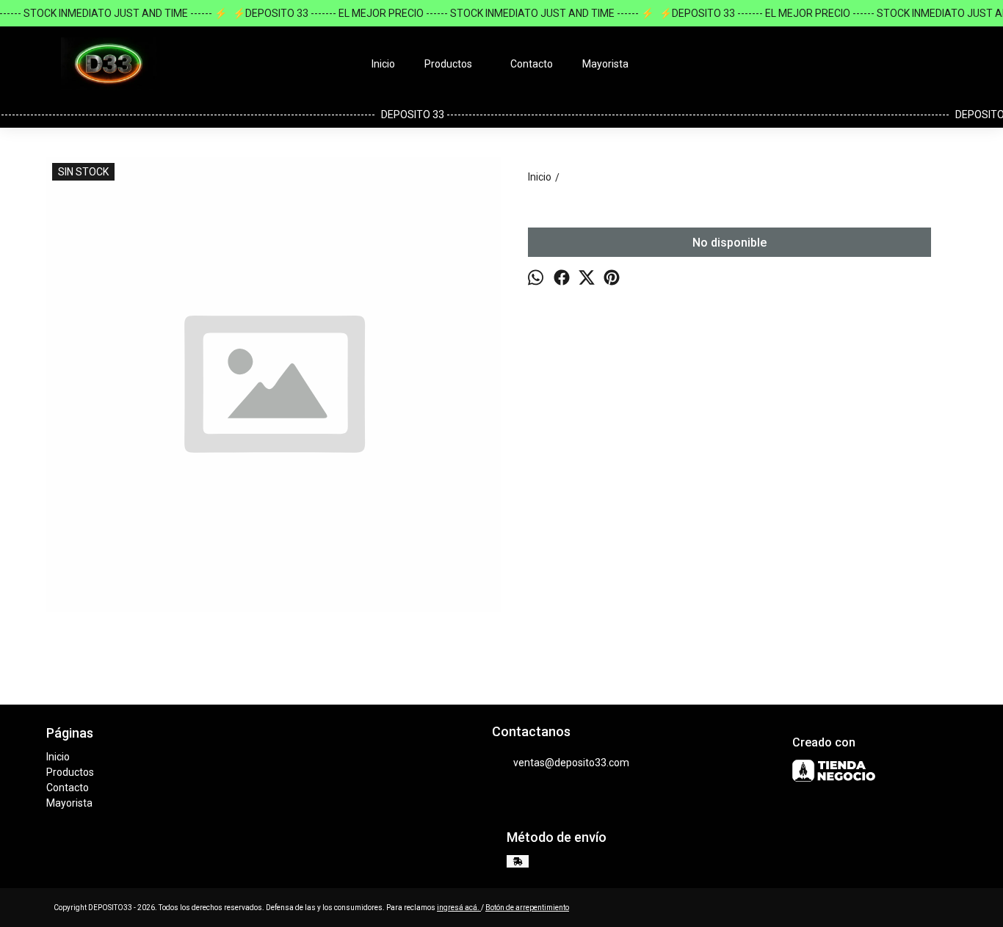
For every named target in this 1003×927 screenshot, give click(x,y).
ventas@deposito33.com (571, 762)
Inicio (383, 64)
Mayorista (605, 64)
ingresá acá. (459, 908)
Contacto (531, 64)
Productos (448, 64)
